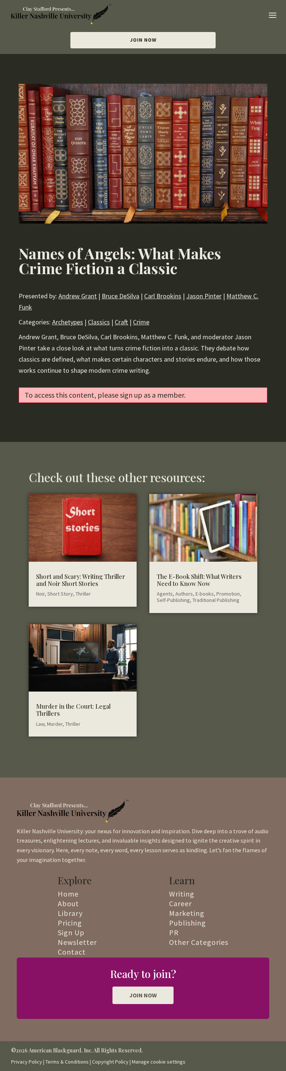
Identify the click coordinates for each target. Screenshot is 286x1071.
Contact (72, 951)
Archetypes (67, 322)
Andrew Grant (77, 296)
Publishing (187, 922)
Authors (184, 593)
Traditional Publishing (216, 600)
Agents (165, 593)
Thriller (83, 593)
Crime (141, 322)
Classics (99, 322)
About (68, 903)
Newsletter (77, 942)
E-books (205, 593)
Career (180, 903)
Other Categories (198, 942)
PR (174, 932)
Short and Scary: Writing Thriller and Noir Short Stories (80, 580)
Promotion (228, 593)
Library (70, 913)
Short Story (60, 593)
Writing (181, 893)
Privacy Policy (26, 1061)
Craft (121, 322)
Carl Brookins (162, 296)
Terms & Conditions (67, 1061)
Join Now (143, 39)
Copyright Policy (110, 1061)
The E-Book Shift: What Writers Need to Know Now (199, 580)
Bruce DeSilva (120, 296)
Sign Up (71, 932)
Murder (55, 724)
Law (40, 724)
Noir (40, 593)
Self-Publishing (173, 600)
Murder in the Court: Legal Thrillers (73, 709)
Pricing (70, 922)
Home (68, 893)
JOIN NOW (143, 995)
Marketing (186, 913)
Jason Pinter (204, 296)
